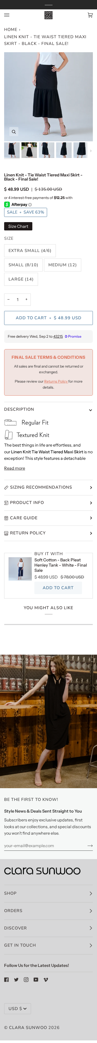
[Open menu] (12, 15)
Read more (14, 468)
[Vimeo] (45, 979)
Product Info (27, 503)
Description (19, 409)
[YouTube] (36, 979)
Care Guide (24, 518)
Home (10, 29)
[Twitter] (16, 979)
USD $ (15, 1009)
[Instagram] (26, 979)
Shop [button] (10, 893)
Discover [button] (15, 928)
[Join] (86, 845)
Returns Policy (56, 381)
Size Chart (18, 226)
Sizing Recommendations (41, 487)
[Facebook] (6, 979)
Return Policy (28, 533)
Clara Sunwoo (28, 1028)
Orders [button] (13, 911)
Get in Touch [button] (20, 945)
